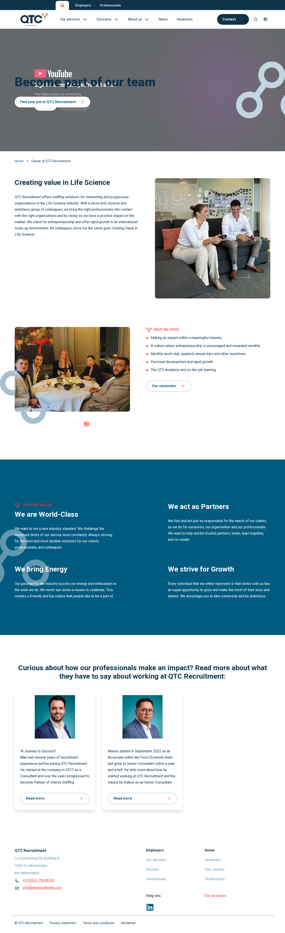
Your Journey (215, 869)
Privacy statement (63, 923)
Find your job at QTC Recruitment (48, 102)
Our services (156, 860)
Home (19, 161)
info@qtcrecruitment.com (42, 888)
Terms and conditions (98, 923)
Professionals (110, 5)
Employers (83, 5)
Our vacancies (164, 386)
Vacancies (213, 860)
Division (152, 869)
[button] (265, 19)
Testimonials (156, 879)
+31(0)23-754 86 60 (38, 880)
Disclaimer (128, 923)
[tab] (58, 424)
